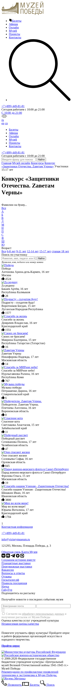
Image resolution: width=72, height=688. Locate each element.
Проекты (14, 34)
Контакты (15, 37)
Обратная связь (11, 552)
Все (3, 208)
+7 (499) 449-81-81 (13, 106)
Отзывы (6, 576)
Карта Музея (29, 552)
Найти (41, 258)
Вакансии (7, 569)
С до (11, 112)
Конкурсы (37, 163)
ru (2, 120)
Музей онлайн (21, 163)
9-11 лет (21, 251)
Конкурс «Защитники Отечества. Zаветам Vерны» (28, 164)
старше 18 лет (60, 251)
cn (6, 123)
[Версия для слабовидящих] (4, 116)
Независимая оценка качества (20, 623)
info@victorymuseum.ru (15, 539)
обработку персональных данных (43, 613)
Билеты (16, 20)
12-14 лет (33, 251)
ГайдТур (6, 589)
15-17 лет (45, 251)
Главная (6, 163)
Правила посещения (14, 583)
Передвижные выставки (16, 566)
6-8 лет (11, 251)
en (2, 123)
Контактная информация (17, 526)
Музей (13, 30)
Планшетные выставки (16, 563)
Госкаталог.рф (10, 579)
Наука (5, 586)
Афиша (13, 24)
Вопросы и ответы (13, 573)
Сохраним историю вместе (18, 559)
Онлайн (14, 27)
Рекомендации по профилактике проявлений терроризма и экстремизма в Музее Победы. (29, 673)
